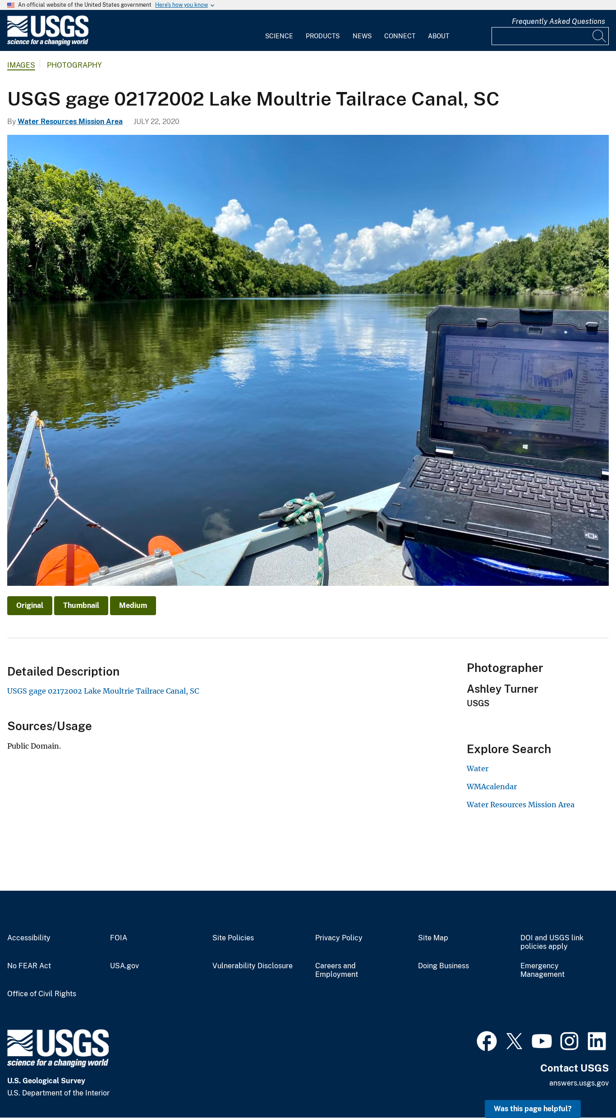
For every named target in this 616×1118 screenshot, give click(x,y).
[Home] (47, 43)
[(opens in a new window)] (487, 1040)
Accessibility (29, 938)
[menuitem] (279, 30)
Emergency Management (542, 970)
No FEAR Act (29, 966)
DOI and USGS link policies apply (552, 942)
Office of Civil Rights (41, 994)
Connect (399, 36)
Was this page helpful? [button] (533, 1108)
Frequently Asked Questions (558, 21)
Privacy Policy (339, 938)
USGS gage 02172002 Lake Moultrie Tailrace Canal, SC (103, 690)
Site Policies (233, 938)
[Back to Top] (583, 1085)
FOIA (118, 938)
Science (279, 36)
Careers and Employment (336, 970)
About (438, 36)
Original (29, 605)
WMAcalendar (492, 786)
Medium (133, 605)
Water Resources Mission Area (70, 121)
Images (21, 65)
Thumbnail (81, 605)
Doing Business (443, 966)
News (362, 36)
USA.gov (124, 966)
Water (477, 768)
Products (323, 36)
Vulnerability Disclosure (252, 966)
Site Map (433, 938)
